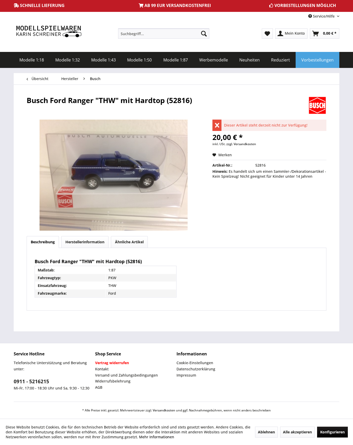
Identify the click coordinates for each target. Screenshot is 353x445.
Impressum (186, 375)
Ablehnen (266, 432)
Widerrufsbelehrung (113, 381)
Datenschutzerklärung (196, 368)
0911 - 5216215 (31, 381)
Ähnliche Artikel (129, 241)
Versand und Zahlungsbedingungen (126, 375)
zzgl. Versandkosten (241, 144)
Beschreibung (43, 241)
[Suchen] (203, 33)
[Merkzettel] (267, 33)
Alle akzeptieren (297, 432)
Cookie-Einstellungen (195, 362)
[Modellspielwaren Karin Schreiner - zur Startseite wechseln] (48, 32)
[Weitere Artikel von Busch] (317, 105)
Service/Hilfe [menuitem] (324, 16)
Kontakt (102, 368)
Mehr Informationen (156, 436)
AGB (98, 387)
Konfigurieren (332, 432)
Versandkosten (164, 410)
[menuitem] (163, 33)
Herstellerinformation (84, 241)
